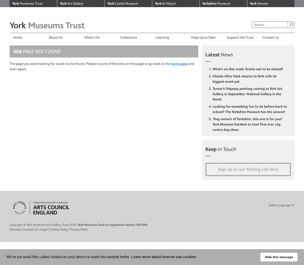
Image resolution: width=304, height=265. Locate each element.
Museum (216, 3)
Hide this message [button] (279, 257)
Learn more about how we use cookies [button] (163, 257)
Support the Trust (240, 37)
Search (291, 24)
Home (17, 37)
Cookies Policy (58, 229)
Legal (43, 229)
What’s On (92, 37)
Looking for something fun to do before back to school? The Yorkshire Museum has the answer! (250, 109)
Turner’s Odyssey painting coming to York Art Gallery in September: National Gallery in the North (247, 93)
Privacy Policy (79, 229)
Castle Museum (122, 3)
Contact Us (270, 37)
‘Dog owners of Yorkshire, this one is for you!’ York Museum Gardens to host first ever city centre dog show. (248, 124)
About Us (56, 37)
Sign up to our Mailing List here (248, 169)
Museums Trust (27, 3)
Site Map (15, 229)
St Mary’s (165, 3)
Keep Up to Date (203, 37)
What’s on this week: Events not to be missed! (248, 69)
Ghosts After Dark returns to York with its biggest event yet (245, 79)
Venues (259, 3)
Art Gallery (71, 3)
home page (179, 64)
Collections (128, 37)
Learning (162, 37)
